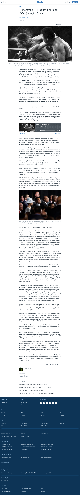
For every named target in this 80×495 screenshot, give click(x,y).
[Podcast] (53, 403)
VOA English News (6, 491)
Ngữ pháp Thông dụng (7, 446)
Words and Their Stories (46, 446)
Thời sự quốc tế (24, 405)
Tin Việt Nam (24, 402)
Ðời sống (43, 415)
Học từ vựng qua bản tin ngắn (28, 446)
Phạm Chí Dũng (24, 426)
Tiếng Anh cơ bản (6, 444)
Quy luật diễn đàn (25, 457)
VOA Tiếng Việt (42, 126)
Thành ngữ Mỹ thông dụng (47, 444)
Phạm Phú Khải (44, 423)
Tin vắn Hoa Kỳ (44, 433)
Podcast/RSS (4, 405)
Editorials (43, 491)
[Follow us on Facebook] (41, 403)
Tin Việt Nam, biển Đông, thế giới (9, 436)
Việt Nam (4, 413)
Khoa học (62, 413)
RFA (42, 488)
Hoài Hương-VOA (23, 17)
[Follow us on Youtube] (47, 403)
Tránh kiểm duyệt (6, 480)
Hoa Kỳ (20, 6)
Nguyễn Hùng (24, 423)
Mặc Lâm (4, 426)
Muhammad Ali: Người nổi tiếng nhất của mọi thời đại (48, 124)
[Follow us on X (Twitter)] (44, 403)
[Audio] (66, 2)
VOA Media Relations (26, 488)
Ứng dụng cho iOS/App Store (8, 473)
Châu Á (23, 413)
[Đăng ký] (56, 403)
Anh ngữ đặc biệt (25, 449)
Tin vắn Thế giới (25, 436)
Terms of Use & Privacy (46, 457)
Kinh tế (42, 413)
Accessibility (24, 491)
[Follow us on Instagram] (50, 403)
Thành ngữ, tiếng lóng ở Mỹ (27, 444)
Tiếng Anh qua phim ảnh (7, 449)
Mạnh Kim (4, 423)
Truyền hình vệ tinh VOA (7, 433)
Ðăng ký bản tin (5, 402)
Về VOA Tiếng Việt (6, 457)
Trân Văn (62, 423)
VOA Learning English (46, 449)
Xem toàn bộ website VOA (8, 465)
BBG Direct (4, 488)
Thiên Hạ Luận (44, 426)
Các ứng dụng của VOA (46, 473)
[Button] (58, 24)
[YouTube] (70, 2)
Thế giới (3, 415)
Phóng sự (23, 433)
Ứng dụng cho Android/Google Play (29, 473)
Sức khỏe (62, 415)
